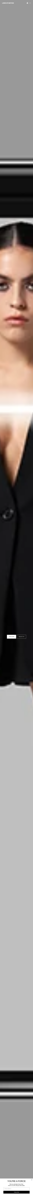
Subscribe (16, 1192)
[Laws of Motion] (16, 3)
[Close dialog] (31, 1180)
